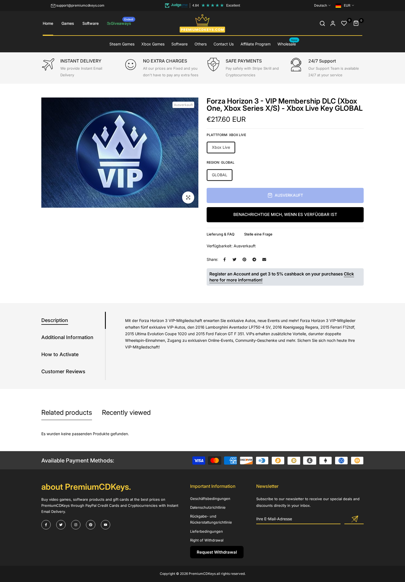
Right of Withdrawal (206, 540)
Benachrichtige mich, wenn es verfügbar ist (285, 214)
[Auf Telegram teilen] (254, 259)
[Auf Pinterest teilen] (244, 259)
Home (48, 23)
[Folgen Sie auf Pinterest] (90, 524)
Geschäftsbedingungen (210, 498)
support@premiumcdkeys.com (80, 5)
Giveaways (122, 22)
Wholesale (287, 43)
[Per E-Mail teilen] (264, 259)
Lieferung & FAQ (220, 234)
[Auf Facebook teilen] (224, 259)
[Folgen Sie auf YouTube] (105, 524)
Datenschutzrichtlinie (208, 507)
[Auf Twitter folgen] (61, 524)
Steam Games (121, 44)
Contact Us (224, 44)
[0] (344, 23)
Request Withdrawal (217, 552)
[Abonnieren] (354, 519)
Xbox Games (152, 44)
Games (67, 23)
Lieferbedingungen (206, 531)
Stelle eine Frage (258, 234)
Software (90, 23)
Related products (66, 412)
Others (201, 44)
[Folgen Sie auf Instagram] (75, 524)
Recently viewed (126, 412)
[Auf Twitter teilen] (234, 259)
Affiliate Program (256, 44)
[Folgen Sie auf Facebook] (46, 524)
